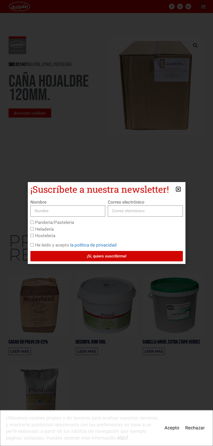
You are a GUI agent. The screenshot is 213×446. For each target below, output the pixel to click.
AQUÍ (122, 438)
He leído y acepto (76, 245)
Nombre (38, 202)
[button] (178, 189)
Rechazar (195, 427)
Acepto (171, 427)
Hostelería (45, 235)
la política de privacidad (93, 245)
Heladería (44, 229)
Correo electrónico (126, 202)
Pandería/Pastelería (54, 222)
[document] (106, 223)
